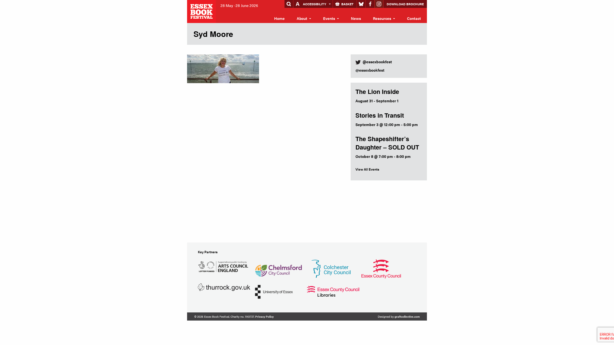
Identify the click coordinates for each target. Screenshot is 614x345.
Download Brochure (405, 4)
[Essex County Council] (381, 268)
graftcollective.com (407, 316)
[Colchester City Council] (331, 268)
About (302, 18)
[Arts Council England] (224, 266)
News (356, 18)
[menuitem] (279, 18)
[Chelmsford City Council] (278, 268)
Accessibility (314, 4)
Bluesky (361, 4)
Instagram (379, 4)
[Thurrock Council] (224, 286)
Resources (382, 18)
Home (279, 18)
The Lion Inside (377, 91)
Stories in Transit (379, 115)
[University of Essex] (273, 291)
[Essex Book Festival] (202, 11)
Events (329, 18)
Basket (347, 4)
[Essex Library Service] (333, 290)
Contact (414, 18)
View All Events (367, 169)
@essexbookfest (369, 70)
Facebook (370, 4)
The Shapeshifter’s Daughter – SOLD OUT (387, 142)
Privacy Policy (264, 316)
